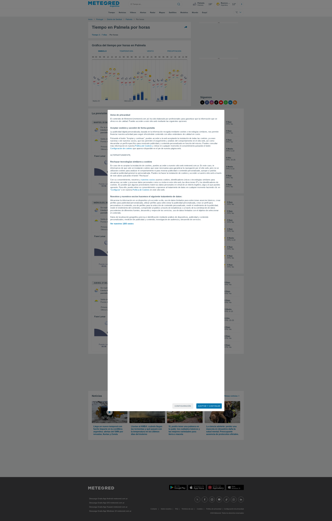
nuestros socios (148, 180)
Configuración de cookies (121, 148)
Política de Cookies (143, 146)
